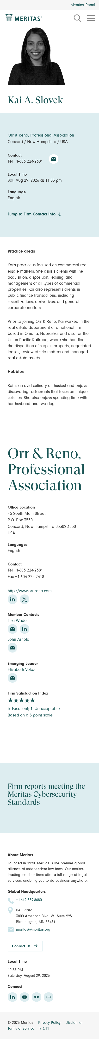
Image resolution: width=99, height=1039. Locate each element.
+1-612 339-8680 (29, 900)
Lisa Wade (17, 621)
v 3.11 (44, 1028)
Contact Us (21, 946)
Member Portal (83, 5)
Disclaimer (74, 1023)
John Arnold (18, 639)
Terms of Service (22, 1028)
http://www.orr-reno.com (30, 591)
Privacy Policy (50, 1023)
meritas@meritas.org (33, 929)
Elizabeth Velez (21, 669)
